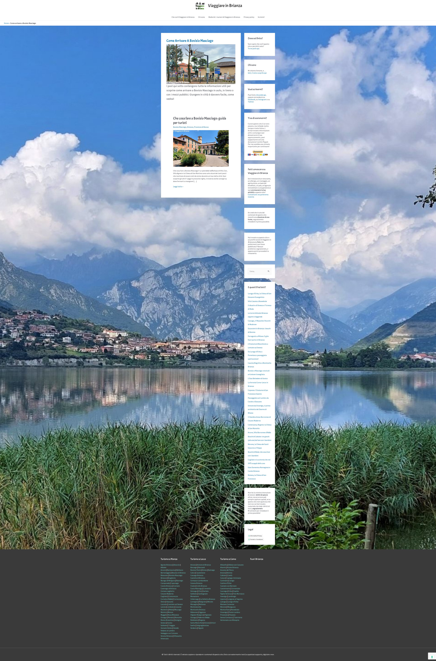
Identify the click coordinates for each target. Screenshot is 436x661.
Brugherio (172, 578)
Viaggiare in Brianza (225, 5)
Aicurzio (177, 565)
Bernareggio (165, 573)
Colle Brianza (202, 586)
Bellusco (179, 570)
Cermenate (235, 588)
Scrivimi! (261, 17)
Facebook (251, 99)
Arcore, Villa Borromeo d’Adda (259, 432)
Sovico (169, 623)
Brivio (204, 570)
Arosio (222, 573)
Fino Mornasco (238, 594)
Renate (170, 617)
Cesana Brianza (196, 583)
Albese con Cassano (236, 565)
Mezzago (177, 609)
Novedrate (235, 609)
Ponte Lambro (234, 612)
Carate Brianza (166, 586)
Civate (192, 586)
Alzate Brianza (232, 567)
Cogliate (164, 596)
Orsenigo (223, 612)
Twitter (251, 102)
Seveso (163, 623)
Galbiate (193, 594)
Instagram (262, 99)
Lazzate (164, 604)
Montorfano (225, 609)
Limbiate (170, 607)
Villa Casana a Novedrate (257, 301)
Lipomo (223, 599)
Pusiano (232, 615)
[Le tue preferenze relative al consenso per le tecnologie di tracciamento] (432, 657)
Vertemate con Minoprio (229, 620)
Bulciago (211, 570)
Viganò (200, 628)
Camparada (165, 583)
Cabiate (223, 575)
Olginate (207, 615)
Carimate (224, 580)
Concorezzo (173, 596)
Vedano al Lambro (168, 630)
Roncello (178, 617)
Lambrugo (232, 596)
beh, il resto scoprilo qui (257, 73)
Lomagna (194, 602)
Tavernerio (238, 617)
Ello (199, 591)
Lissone (178, 607)
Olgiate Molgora (196, 615)
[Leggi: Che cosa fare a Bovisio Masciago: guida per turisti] (201, 148)
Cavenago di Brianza (168, 588)
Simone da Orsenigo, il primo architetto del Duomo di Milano (259, 409)
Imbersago (194, 599)
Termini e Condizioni (256, 539)
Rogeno (202, 620)
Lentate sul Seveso (175, 604)
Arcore (163, 570)
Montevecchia (195, 607)
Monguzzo (231, 607)
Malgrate (202, 602)
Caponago (175, 583)
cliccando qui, (261, 95)
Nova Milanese (173, 615)
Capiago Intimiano (233, 578)
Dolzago (193, 591)
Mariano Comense (227, 604)
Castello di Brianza (197, 578)
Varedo (176, 628)
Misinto (164, 612)
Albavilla (223, 565)
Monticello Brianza (197, 609)
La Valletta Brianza (207, 599)
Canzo (222, 578)
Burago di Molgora (168, 580)
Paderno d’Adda (203, 617)
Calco (192, 573)
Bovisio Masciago (179, 127)
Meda (171, 609)
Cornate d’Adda (166, 599)
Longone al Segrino (235, 599)
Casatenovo (200, 573)
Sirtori (213, 623)
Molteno (202, 604)
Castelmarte (225, 588)
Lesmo (163, 607)
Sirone (206, 623)
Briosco (164, 578)
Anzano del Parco (227, 570)
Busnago (179, 580)
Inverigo (223, 596)
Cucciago (223, 591)
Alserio (223, 567)
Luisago (223, 602)
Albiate (163, 567)
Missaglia (194, 604)
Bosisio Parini (195, 570)
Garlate (206, 591)
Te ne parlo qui (253, 48)
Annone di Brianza (204, 565)
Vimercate (165, 638)
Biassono (164, 575)
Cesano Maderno (167, 594)
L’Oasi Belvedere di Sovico (258, 378)
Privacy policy (249, 17)
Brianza (190, 127)
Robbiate (194, 620)
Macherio (164, 609)
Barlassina (171, 570)
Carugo (231, 580)
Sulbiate (164, 625)
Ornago (164, 617)
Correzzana (178, 599)
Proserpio (224, 615)
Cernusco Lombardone (199, 580)
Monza (170, 612)
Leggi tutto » (178, 186)
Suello (192, 625)
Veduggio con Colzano (169, 633)
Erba (230, 591)
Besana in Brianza (179, 573)
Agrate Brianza (166, 565)
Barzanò (201, 567)
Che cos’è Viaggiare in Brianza (183, 17)
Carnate (176, 586)
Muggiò (163, 615)
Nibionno (194, 612)
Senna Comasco (226, 617)
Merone (223, 607)
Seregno (178, 620)
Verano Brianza (166, 636)
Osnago (193, 617)
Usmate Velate (166, 628)
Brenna (229, 573)
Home (6, 23)
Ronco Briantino (167, 620)
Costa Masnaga (196, 588)
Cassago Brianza (196, 575)
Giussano (169, 602)
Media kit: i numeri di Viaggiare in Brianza (224, 17)
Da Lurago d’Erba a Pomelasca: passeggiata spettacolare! (257, 355)
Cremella (207, 588)
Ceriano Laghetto (167, 591)
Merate (210, 602)
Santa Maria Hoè (196, 623)
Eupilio (236, 591)
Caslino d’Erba (225, 583)
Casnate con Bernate (228, 586)
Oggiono (202, 612)
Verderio (193, 628)
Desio (163, 602)
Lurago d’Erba (233, 602)
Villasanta (178, 636)
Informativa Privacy (256, 536)
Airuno (193, 565)
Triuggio (171, 625)
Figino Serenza (226, 594)
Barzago (193, 567)
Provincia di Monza (201, 127)
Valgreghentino (203, 625)
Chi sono (201, 17)
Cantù (230, 575)
